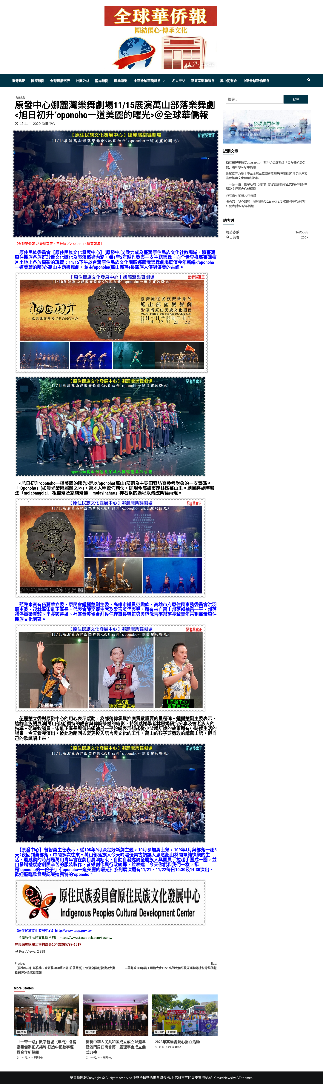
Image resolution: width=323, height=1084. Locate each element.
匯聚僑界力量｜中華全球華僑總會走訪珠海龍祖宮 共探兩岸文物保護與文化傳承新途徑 (266, 176)
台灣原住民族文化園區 (35, 937)
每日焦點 (20, 97)
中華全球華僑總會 (147, 81)
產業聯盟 (120, 81)
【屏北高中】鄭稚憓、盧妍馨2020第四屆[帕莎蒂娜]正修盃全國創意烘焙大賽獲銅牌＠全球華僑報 (65, 968)
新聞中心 (48, 123)
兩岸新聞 (101, 81)
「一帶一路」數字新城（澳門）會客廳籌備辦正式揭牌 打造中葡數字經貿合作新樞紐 (46, 1047)
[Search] (308, 80)
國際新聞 (37, 81)
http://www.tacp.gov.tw (73, 931)
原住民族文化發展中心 (35, 931)
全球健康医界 (60, 81)
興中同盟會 (228, 81)
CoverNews (223, 1078)
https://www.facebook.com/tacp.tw (85, 937)
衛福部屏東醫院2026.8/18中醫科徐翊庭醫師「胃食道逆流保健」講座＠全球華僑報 (265, 165)
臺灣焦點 (18, 81)
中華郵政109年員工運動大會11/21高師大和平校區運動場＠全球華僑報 (170, 966)
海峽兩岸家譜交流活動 (241, 195)
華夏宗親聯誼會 (203, 81)
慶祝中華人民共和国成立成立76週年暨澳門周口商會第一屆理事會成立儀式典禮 (116, 1047)
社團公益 (82, 81)
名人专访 (178, 81)
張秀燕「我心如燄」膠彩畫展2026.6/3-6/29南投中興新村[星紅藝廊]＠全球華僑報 (266, 204)
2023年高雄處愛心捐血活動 (177, 1042)
